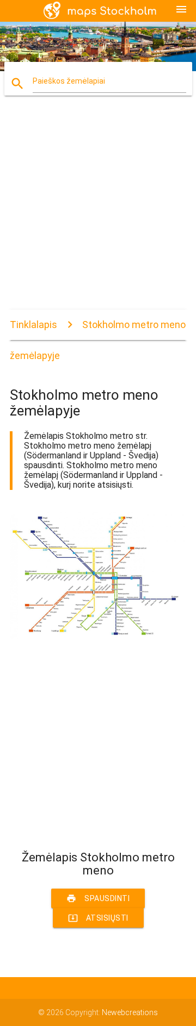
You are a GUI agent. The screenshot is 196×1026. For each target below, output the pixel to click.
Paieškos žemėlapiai (69, 81)
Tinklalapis (33, 324)
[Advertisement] (98, 212)
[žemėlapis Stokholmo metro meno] (98, 636)
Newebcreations (130, 1012)
